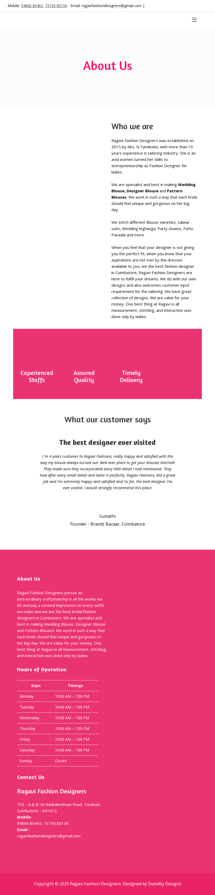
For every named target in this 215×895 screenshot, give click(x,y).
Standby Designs (164, 884)
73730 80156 (56, 5)
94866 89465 (32, 5)
